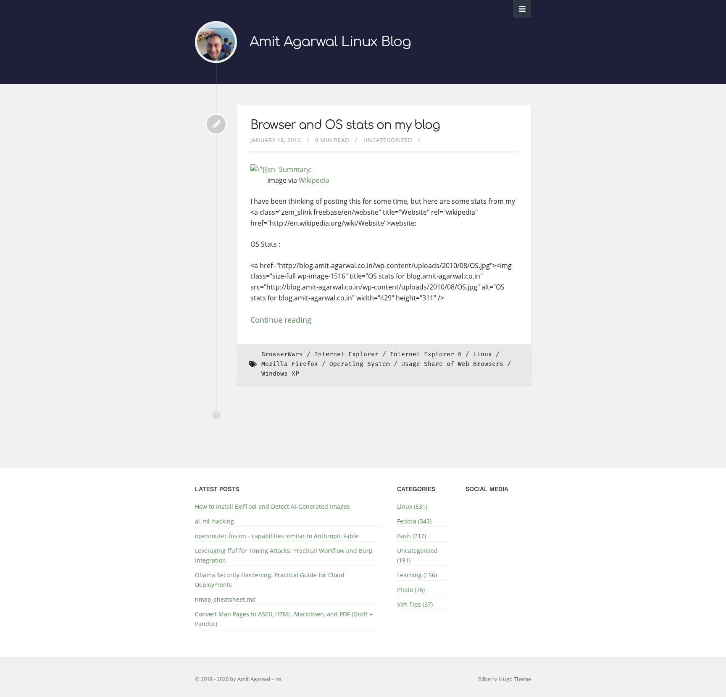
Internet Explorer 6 (426, 354)
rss (277, 679)
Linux (482, 354)
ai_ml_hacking (214, 521)
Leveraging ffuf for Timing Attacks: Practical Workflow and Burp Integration (284, 555)
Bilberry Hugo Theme (504, 679)
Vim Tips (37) (415, 604)
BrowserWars (282, 354)
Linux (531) (412, 506)
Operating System (359, 364)
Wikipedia (314, 180)
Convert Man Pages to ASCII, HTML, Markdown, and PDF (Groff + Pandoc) (284, 619)
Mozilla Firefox (289, 364)
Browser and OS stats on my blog (345, 125)
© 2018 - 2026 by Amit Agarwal (233, 679)
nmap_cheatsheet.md (225, 599)
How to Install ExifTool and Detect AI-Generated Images (272, 506)
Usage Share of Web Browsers (452, 364)
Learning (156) (417, 575)
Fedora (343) (414, 521)
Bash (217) (411, 536)
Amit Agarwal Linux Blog (330, 42)
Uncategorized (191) (417, 555)
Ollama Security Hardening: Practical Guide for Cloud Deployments (270, 580)
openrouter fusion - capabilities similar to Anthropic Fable (276, 536)
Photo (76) (411, 590)
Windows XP (280, 373)
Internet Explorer (346, 354)
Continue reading (280, 320)
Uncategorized (387, 140)
